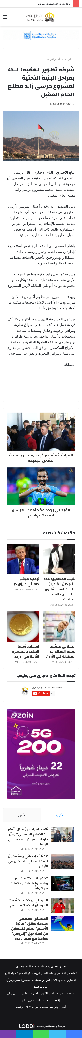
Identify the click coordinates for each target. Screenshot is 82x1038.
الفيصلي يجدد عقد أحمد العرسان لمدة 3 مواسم (28, 902)
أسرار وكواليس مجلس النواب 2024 (46, 1006)
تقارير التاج (28, 1000)
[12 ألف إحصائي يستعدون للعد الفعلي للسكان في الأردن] (62, 861)
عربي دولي (13, 993)
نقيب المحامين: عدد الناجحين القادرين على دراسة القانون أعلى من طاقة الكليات (59, 589)
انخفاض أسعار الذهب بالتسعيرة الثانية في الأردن (25, 651)
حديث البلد (43, 1000)
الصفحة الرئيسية (66, 993)
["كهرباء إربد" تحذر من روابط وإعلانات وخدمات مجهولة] (62, 883)
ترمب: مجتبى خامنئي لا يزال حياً (25, 581)
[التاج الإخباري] (41, 17)
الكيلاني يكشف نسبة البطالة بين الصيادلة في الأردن (60, 651)
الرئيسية (67, 59)
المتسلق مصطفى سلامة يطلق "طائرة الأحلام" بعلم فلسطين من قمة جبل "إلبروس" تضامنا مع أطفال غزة (29, 928)
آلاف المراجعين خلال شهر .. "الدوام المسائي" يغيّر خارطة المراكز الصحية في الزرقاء (28, 836)
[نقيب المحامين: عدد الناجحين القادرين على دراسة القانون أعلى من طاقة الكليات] (59, 559)
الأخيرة (59, 815)
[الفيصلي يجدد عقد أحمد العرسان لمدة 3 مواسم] (62, 905)
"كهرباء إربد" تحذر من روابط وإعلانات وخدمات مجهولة (29, 883)
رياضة (19, 1006)
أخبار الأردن (53, 59)
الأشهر (22, 815)
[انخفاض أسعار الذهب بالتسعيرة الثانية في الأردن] (23, 626)
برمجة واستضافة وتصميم (50, 1025)
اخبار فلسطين (30, 993)
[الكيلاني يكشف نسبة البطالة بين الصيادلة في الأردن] (59, 626)
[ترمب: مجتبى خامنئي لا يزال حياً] (23, 559)
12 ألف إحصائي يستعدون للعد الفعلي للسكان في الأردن (28, 861)
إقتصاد (56, 1000)
